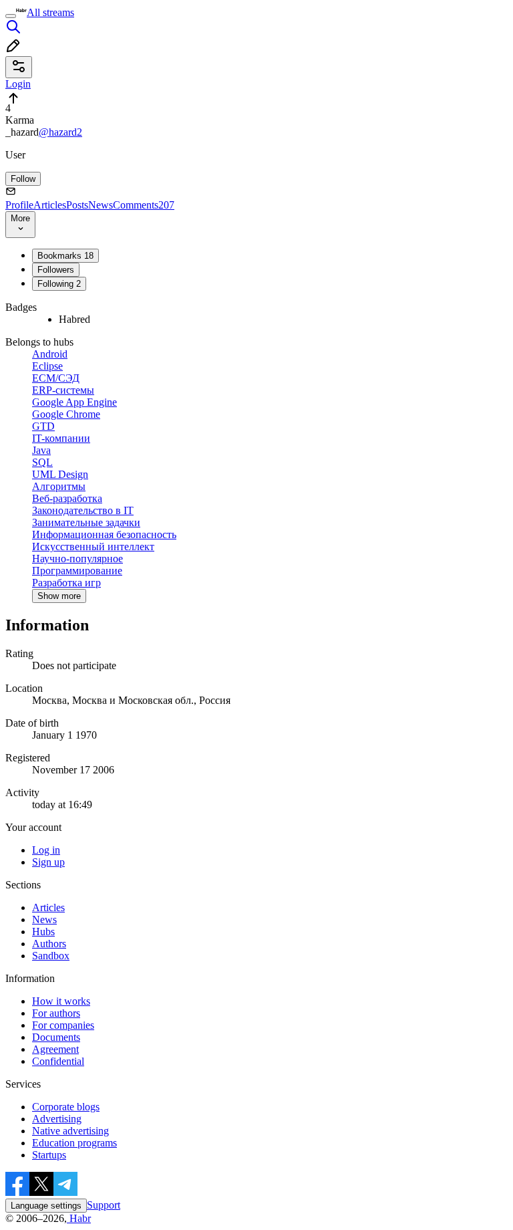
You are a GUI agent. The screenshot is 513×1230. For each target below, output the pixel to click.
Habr (79, 1218)
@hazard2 (60, 132)
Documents (56, 1037)
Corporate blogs (66, 1106)
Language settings (46, 1206)
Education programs (74, 1142)
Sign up (48, 862)
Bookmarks (65, 256)
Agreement (55, 1049)
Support (103, 1205)
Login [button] (18, 84)
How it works (61, 1001)
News (100, 205)
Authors (49, 943)
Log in (46, 850)
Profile (19, 205)
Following (59, 284)
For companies (63, 1025)
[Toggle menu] (10, 16)
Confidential (58, 1061)
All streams (50, 12)
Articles (49, 205)
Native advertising (70, 1130)
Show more (59, 596)
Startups (49, 1154)
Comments (143, 205)
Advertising (56, 1118)
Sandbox (50, 955)
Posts (77, 205)
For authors (56, 1013)
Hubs (43, 931)
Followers (55, 270)
